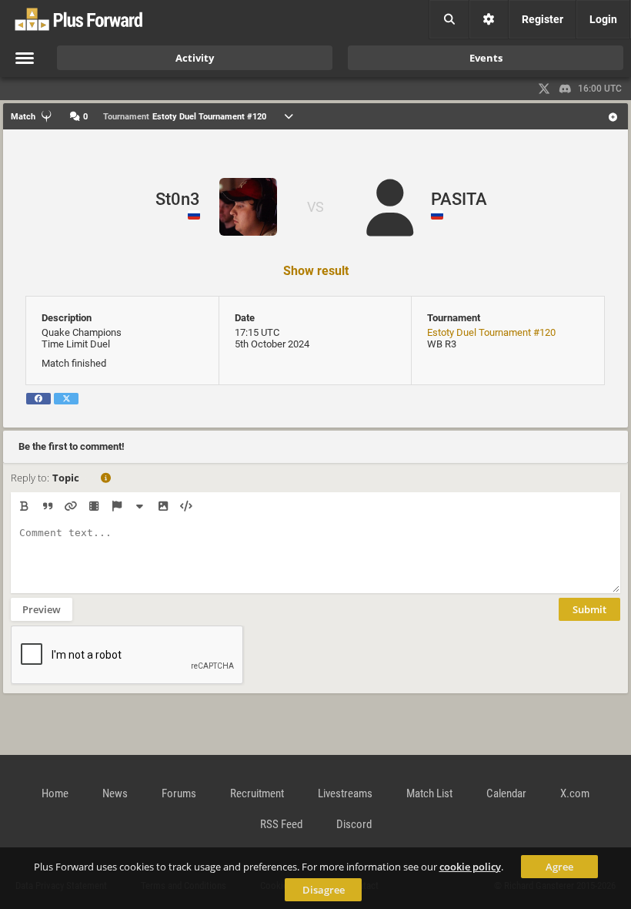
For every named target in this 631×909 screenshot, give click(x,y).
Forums (179, 793)
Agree (559, 867)
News (115, 793)
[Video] (93, 506)
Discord (354, 824)
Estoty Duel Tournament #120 (491, 332)
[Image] (162, 506)
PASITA (459, 199)
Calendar (506, 793)
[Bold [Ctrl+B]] (24, 506)
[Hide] (139, 506)
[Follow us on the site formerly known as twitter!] (544, 88)
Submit (589, 609)
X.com (574, 793)
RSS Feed (281, 824)
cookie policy (470, 867)
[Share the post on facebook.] (38, 398)
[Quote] (47, 506)
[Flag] (116, 506)
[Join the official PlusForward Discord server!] (565, 88)
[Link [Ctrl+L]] (70, 506)
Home (55, 793)
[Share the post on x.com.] (66, 398)
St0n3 (177, 199)
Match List (429, 793)
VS (315, 207)
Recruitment (257, 793)
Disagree (323, 890)
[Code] (185, 506)
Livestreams (345, 793)
